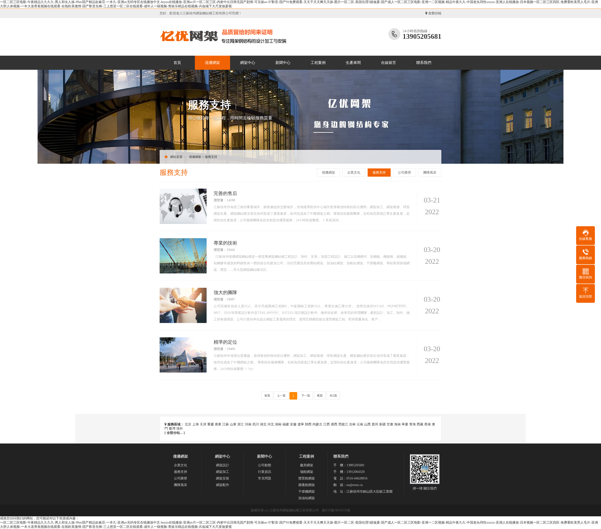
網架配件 (222, 485)
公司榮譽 (404, 172)
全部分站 (434, 13)
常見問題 (264, 478)
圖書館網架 (306, 485)
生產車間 (353, 63)
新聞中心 (282, 63)
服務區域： (175, 424)
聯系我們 (423, 63)
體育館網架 (306, 478)
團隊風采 (429, 172)
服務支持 (211, 157)
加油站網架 (306, 498)
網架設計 (222, 465)
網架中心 (247, 63)
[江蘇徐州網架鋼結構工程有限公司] (229, 37)
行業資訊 (264, 472)
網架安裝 (222, 478)
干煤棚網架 (306, 491)
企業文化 (353, 172)
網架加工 (222, 472)
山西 (367, 424)
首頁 (177, 63)
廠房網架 (306, 465)
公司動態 (264, 465)
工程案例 (318, 63)
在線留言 (388, 63)
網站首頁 (176, 157)
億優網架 (212, 63)
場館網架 (306, 472)
